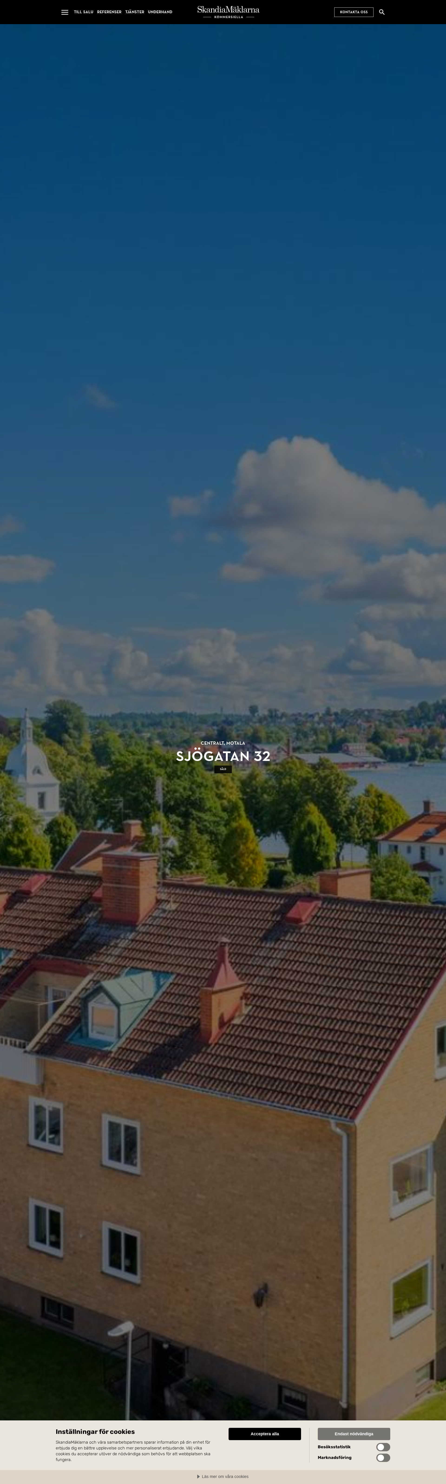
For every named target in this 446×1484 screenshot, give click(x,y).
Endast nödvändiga (354, 1434)
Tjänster (134, 12)
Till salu (83, 12)
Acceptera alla (265, 1434)
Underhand (160, 12)
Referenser (109, 12)
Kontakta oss (354, 12)
